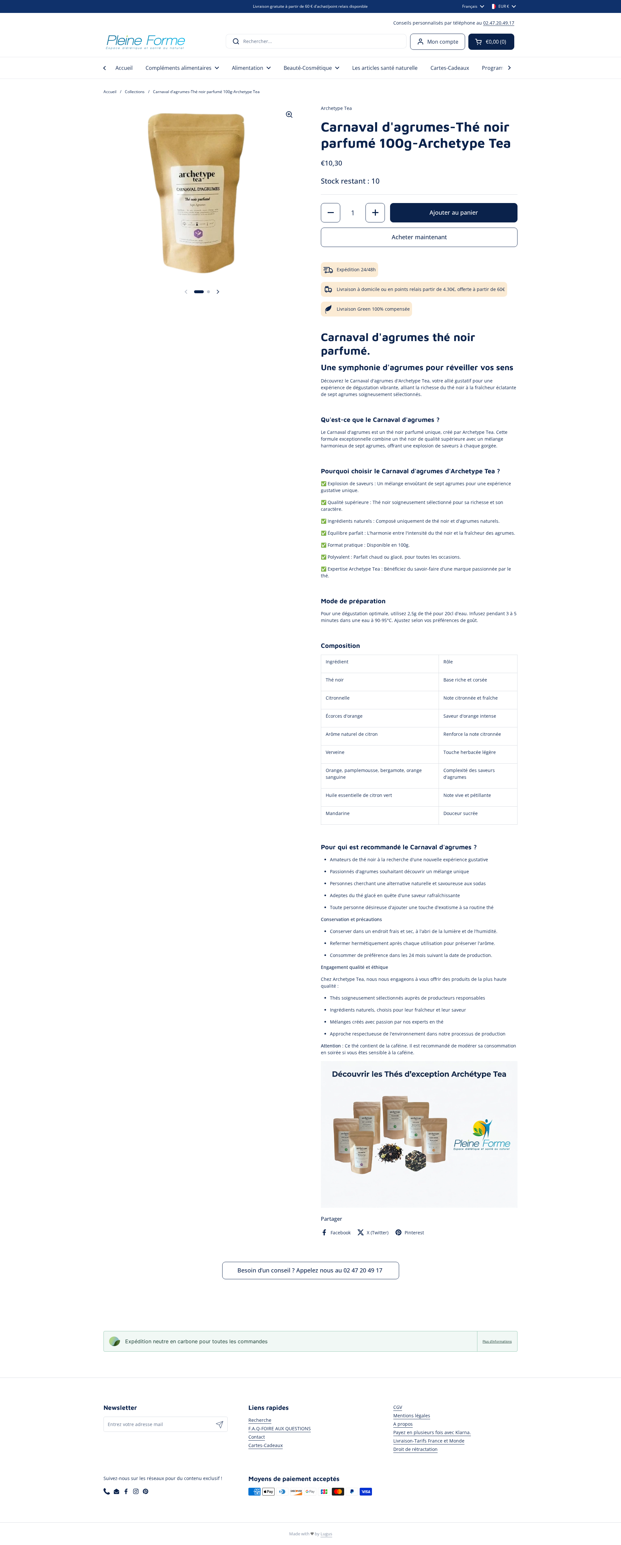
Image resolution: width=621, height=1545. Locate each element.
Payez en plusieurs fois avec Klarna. (432, 1432)
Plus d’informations (497, 1341)
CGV (397, 1407)
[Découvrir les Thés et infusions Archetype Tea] (419, 1206)
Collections (135, 91)
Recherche (259, 1420)
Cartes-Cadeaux (265, 1445)
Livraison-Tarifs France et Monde (428, 1441)
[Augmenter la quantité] (375, 212)
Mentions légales (411, 1415)
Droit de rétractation (415, 1449)
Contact (256, 1437)
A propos (403, 1424)
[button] (491, 42)
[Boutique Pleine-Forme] (145, 41)
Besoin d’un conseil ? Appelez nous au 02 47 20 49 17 (310, 1270)
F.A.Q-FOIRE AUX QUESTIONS (279, 1428)
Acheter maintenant (419, 237)
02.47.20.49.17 (498, 23)
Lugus (326, 1534)
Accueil (110, 91)
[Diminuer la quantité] (330, 212)
